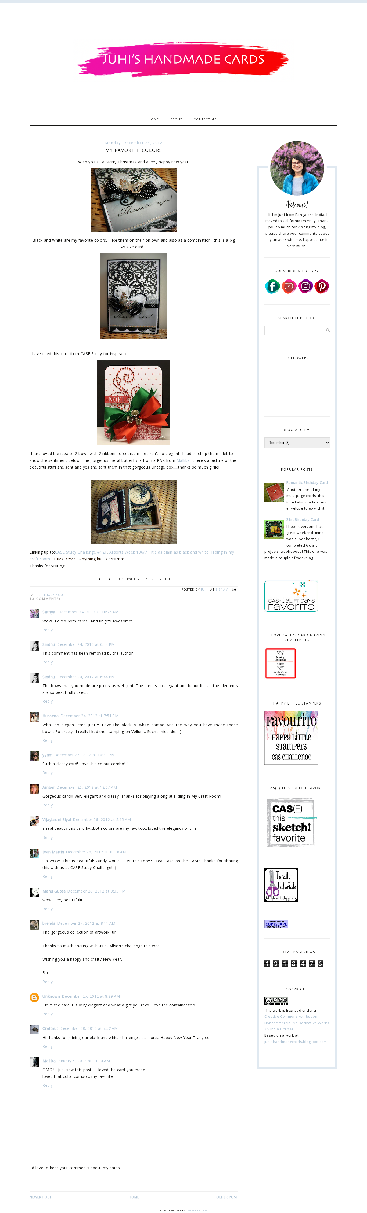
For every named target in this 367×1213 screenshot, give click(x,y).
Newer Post (41, 1197)
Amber (48, 787)
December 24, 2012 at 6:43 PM (86, 644)
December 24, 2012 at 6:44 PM (86, 676)
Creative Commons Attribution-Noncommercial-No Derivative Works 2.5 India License (296, 1022)
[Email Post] (233, 589)
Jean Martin (53, 851)
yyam (47, 754)
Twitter (133, 579)
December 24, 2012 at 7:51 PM (89, 715)
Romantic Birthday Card (307, 482)
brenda (49, 923)
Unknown (51, 996)
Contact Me (205, 119)
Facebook (115, 579)
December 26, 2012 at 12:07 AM (86, 787)
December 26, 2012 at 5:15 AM (102, 819)
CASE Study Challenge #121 (81, 552)
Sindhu (48, 644)
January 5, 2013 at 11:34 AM (83, 1060)
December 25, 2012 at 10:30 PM (84, 754)
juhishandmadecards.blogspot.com (295, 1041)
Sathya (49, 611)
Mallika (183, 460)
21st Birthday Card (302, 519)
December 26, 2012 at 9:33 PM (96, 891)
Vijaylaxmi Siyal (56, 819)
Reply (47, 629)
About (176, 119)
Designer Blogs (196, 1210)
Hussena (50, 715)
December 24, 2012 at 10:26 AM (88, 611)
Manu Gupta (54, 891)
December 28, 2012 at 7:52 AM (89, 1028)
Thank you (53, 595)
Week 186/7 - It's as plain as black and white (166, 552)
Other (167, 579)
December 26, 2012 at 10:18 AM (96, 851)
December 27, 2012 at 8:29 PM (91, 996)
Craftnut (50, 1028)
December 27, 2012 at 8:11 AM (86, 923)
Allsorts (117, 552)
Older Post (227, 1197)
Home (153, 119)
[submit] (328, 330)
